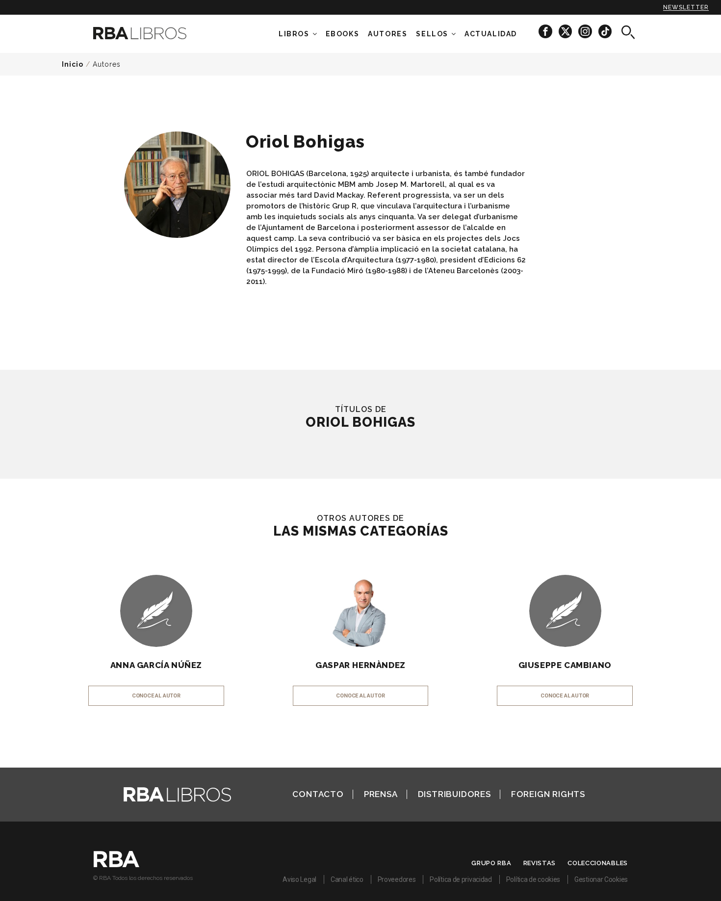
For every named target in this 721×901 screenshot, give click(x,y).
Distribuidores (454, 794)
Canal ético (347, 879)
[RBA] (116, 864)
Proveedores (397, 879)
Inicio (72, 64)
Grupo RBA (491, 863)
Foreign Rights (548, 794)
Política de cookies (533, 879)
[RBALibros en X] (566, 31)
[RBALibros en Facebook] (546, 31)
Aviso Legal (299, 879)
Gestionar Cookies (601, 879)
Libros (294, 34)
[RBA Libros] (154, 33)
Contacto (317, 794)
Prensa (381, 794)
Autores (107, 64)
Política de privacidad (460, 879)
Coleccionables (597, 863)
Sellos (432, 34)
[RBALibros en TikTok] (605, 31)
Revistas (539, 863)
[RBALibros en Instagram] (585, 31)
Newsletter (686, 7)
